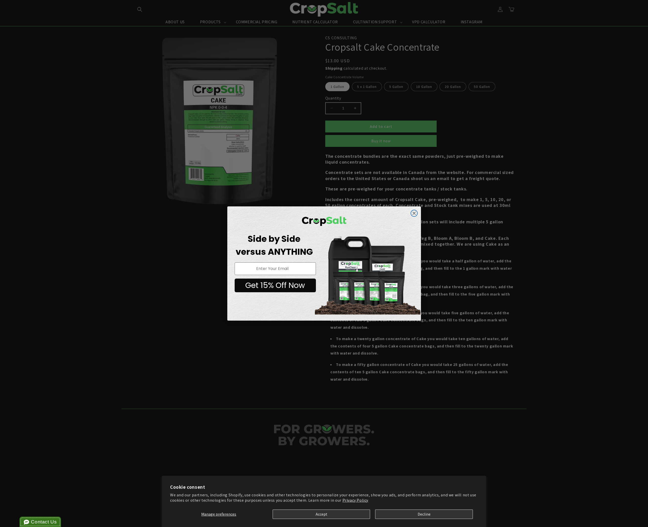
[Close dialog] (414, 213)
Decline (424, 514)
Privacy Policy (355, 500)
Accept (321, 514)
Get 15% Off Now (275, 285)
